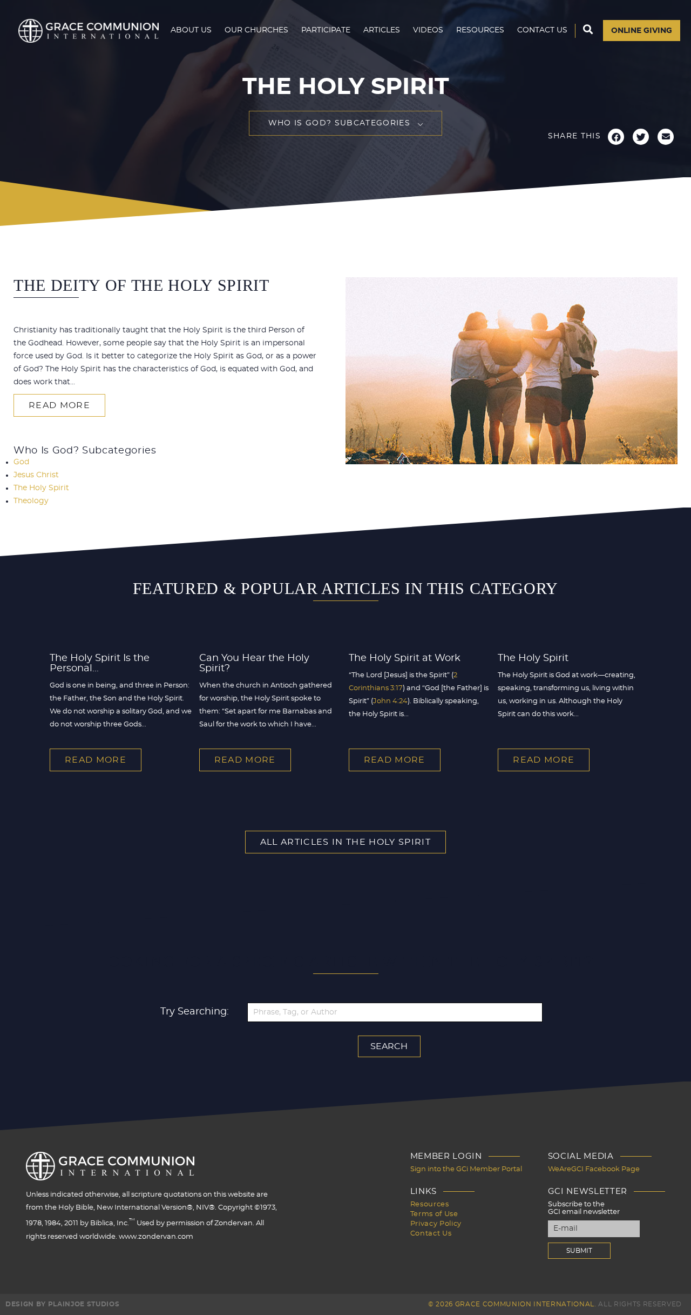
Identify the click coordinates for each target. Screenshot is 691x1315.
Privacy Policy (436, 1223)
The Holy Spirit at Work (404, 658)
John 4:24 (390, 701)
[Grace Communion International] (88, 31)
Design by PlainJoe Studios (62, 1304)
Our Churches (256, 30)
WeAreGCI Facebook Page (594, 1169)
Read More (59, 405)
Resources (480, 30)
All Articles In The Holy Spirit (345, 842)
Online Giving (641, 31)
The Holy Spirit (41, 488)
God (21, 462)
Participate (325, 30)
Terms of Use (434, 1214)
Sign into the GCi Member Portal (466, 1169)
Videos (428, 30)
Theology (31, 501)
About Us (191, 30)
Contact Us (542, 30)
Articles (381, 30)
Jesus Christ (36, 475)
